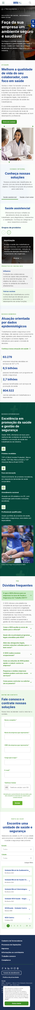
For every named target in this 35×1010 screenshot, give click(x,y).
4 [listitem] (17, 926)
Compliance (6, 960)
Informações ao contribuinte (13, 952)
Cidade (4, 854)
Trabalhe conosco (9, 956)
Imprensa (5, 948)
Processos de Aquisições (11, 945)
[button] (17, 871)
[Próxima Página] (30, 925)
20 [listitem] (27, 926)
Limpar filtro (28, 862)
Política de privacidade (11, 977)
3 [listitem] (14, 926)
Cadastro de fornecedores (12, 941)
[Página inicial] (17, 3)
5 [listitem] (20, 926)
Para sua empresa (11, 9)
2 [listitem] (11, 926)
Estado (4, 845)
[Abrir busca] (30, 3)
